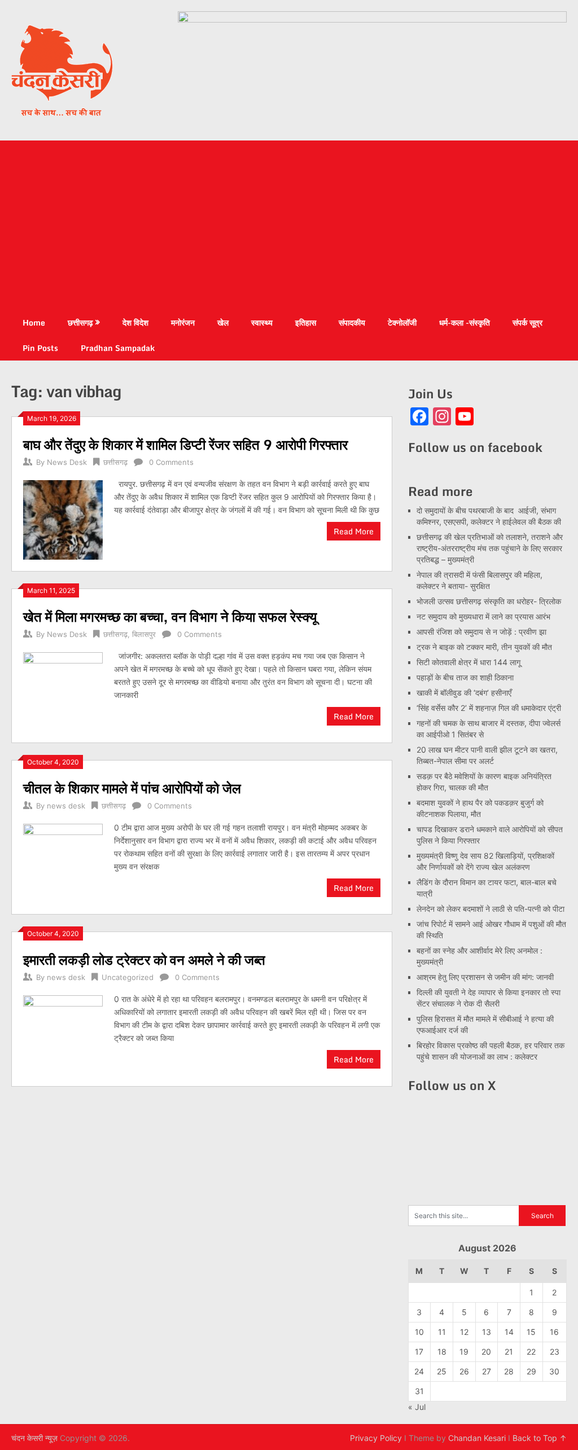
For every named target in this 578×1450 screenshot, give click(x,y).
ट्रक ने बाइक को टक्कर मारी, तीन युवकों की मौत (484, 647)
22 (531, 1351)
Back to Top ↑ (540, 1438)
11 (442, 1332)
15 (531, 1332)
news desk (66, 805)
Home (34, 322)
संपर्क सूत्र (527, 322)
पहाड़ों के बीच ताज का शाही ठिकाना (465, 677)
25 (441, 1371)
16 (554, 1332)
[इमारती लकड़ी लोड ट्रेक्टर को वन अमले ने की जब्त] (62, 1033)
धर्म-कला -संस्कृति (464, 322)
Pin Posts (40, 347)
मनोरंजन (183, 322)
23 (554, 1351)
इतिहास (305, 322)
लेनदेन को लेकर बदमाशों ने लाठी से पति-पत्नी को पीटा (490, 908)
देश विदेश (135, 322)
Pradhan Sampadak (118, 347)
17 (419, 1351)
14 (509, 1332)
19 (463, 1351)
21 (509, 1351)
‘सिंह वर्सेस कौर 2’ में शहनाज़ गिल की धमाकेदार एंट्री (489, 708)
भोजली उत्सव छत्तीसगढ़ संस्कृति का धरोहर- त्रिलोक (489, 601)
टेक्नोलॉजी (402, 322)
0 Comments (171, 462)
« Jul (417, 1407)
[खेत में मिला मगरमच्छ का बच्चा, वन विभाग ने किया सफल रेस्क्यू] (62, 690)
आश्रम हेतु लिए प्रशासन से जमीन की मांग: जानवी (485, 977)
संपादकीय (352, 322)
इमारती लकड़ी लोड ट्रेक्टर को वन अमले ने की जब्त (144, 959)
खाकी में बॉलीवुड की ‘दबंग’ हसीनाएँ (464, 692)
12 (464, 1332)
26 (464, 1371)
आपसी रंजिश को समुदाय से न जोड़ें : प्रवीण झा (481, 631)
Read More (354, 531)
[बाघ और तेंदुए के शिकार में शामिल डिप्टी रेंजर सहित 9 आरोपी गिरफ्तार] (62, 518)
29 (531, 1371)
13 (486, 1332)
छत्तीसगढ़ (80, 322)
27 (486, 1371)
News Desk (67, 462)
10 (419, 1332)
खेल (223, 322)
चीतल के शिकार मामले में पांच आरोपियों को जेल (132, 788)
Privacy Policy (376, 1438)
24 (419, 1371)
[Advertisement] (289, 225)
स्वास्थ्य (262, 322)
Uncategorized (128, 977)
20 (486, 1351)
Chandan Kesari (477, 1438)
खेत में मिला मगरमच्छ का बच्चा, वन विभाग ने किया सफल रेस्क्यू (170, 616)
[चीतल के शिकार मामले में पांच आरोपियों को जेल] (62, 862)
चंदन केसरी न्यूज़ (34, 1438)
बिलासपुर (144, 634)
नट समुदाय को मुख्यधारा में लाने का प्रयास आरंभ (483, 616)
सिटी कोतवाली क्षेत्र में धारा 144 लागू (468, 662)
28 (509, 1371)
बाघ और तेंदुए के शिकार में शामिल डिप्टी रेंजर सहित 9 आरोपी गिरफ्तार (185, 444)
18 (441, 1351)
